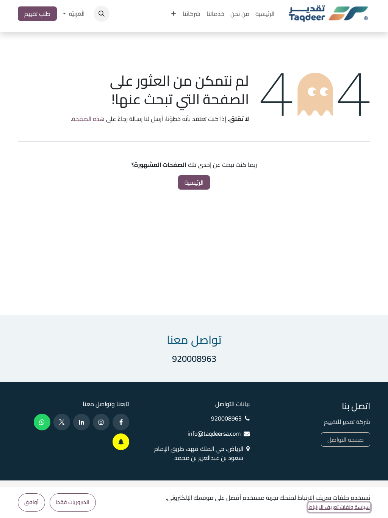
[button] (102, 14)
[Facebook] (121, 422)
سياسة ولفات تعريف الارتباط (339, 507)
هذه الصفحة (88, 118)
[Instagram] (101, 422)
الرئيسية (194, 182)
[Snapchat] (121, 441)
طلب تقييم (37, 13)
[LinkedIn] (81, 422)
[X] (61, 422)
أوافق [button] (31, 502)
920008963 (194, 358)
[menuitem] (264, 13)
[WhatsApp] (42, 422)
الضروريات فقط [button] (72, 502)
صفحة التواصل (345, 439)
